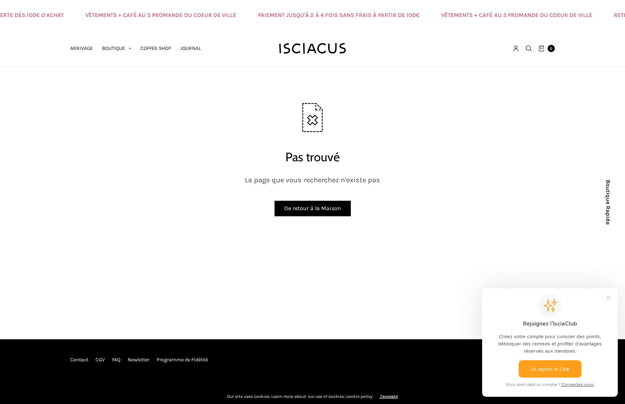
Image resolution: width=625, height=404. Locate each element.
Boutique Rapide (608, 202)
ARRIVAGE (81, 48)
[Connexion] (516, 48)
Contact (79, 360)
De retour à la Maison (312, 208)
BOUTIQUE (113, 48)
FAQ (116, 360)
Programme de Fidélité (182, 360)
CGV (100, 360)
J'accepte (389, 396)
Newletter (138, 360)
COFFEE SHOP (155, 48)
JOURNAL (190, 48)
